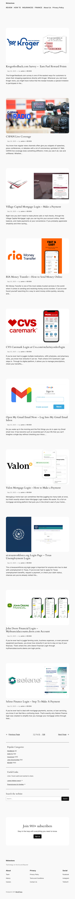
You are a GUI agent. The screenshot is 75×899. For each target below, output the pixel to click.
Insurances (10, 757)
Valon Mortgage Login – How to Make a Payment (33, 487)
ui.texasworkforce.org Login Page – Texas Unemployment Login (28, 557)
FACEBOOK (10, 751)
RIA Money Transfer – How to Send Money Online (34, 276)
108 (43, 734)
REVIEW (29, 71)
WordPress (18, 892)
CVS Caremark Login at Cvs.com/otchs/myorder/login (35, 347)
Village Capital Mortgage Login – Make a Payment (33, 206)
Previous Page (13, 734)
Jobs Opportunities (13, 760)
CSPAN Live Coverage (18, 136)
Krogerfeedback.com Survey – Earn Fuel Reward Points (36, 66)
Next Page (63, 734)
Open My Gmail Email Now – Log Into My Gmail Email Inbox (37, 419)
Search (65, 798)
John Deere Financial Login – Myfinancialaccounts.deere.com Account (28, 630)
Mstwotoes (10, 3)
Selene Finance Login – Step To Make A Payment (33, 701)
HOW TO (10, 754)
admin (23, 71)
